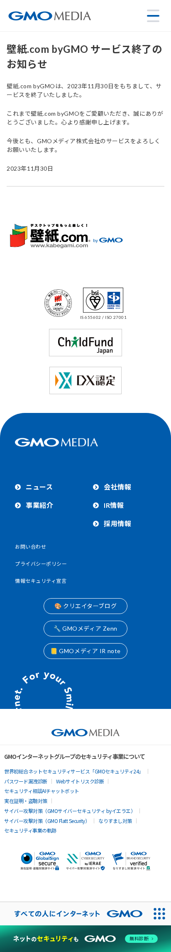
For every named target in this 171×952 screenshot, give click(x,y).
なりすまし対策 (115, 820)
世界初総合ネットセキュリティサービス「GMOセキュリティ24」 (74, 771)
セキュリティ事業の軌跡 (30, 830)
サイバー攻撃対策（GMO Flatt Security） (47, 820)
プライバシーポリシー (41, 564)
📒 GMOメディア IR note (85, 650)
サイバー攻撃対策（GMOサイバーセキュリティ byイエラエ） (69, 810)
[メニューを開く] (153, 16)
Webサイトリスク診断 (80, 781)
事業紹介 (39, 505)
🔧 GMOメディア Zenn (85, 628)
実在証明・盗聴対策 (25, 800)
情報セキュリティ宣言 (41, 581)
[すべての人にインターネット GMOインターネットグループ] (74, 913)
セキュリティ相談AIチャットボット (41, 790)
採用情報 (117, 523)
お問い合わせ (30, 547)
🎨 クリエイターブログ (85, 605)
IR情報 (114, 505)
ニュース (39, 487)
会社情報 (117, 487)
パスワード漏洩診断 (25, 781)
